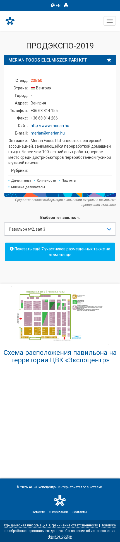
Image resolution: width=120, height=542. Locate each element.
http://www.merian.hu (50, 125)
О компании (58, 512)
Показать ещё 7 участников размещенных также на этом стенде (62, 252)
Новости (38, 512)
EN (58, 5)
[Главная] (13, 21)
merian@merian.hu (48, 133)
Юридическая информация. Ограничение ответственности (51, 525)
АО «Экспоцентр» (43, 487)
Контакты (79, 512)
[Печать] (66, 5)
